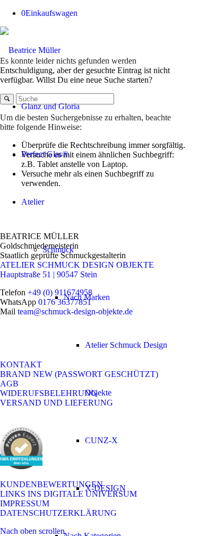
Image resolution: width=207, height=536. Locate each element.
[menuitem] (98, 106)
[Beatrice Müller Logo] (30, 50)
